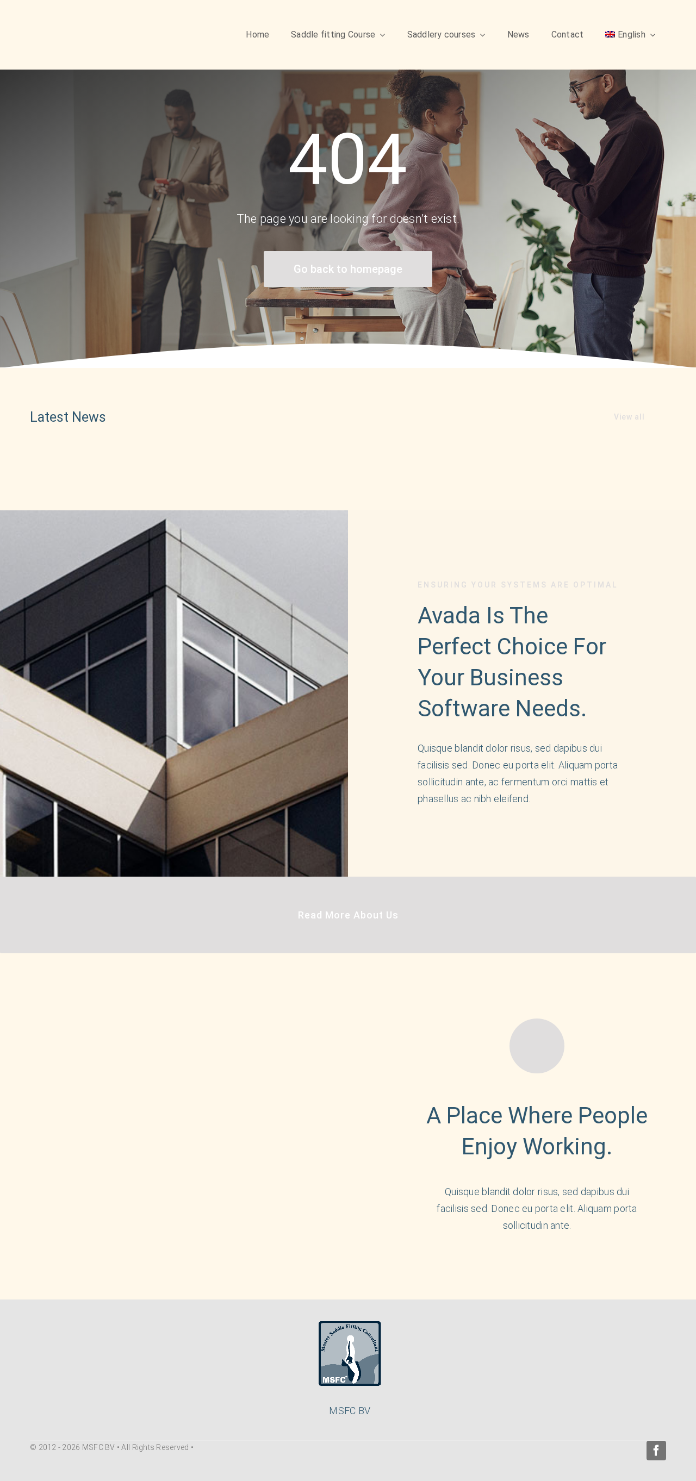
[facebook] (656, 1450)
